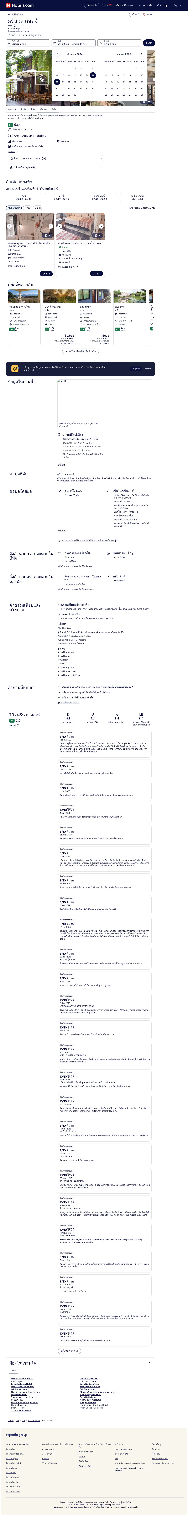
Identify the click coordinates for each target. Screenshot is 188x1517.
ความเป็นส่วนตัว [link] (121, 1454)
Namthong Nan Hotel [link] (90, 1394)
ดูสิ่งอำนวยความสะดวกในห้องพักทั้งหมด (76, 589)
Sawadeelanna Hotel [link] (21, 1384)
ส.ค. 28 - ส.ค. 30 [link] (99, 199)
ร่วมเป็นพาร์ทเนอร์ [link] (86, 1452)
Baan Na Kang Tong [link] (89, 1384)
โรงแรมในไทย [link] (11, 1449)
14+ (148, 101)
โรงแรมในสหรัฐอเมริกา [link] (15, 1454)
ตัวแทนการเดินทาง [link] (86, 1466)
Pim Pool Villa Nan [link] (89, 1378)
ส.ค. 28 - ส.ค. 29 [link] (23, 199)
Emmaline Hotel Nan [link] (90, 1386)
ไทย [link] (17, 1421)
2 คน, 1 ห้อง (110, 44)
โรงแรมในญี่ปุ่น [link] (12, 1458)
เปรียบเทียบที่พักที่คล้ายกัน (82, 351)
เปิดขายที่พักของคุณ (125, 5)
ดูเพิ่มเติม (61, 465)
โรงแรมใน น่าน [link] (34, 1421)
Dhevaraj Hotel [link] (18, 1407)
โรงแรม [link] (11, 1421)
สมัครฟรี (148, 369)
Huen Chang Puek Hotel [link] (92, 1407)
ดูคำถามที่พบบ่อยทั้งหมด (68, 702)
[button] (69, 69)
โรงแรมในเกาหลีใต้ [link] (13, 1463)
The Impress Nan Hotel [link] (22, 1397)
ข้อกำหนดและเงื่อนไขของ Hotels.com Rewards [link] (130, 1469)
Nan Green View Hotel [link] (22, 1386)
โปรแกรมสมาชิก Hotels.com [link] (163, 1463)
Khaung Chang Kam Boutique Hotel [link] (97, 1392)
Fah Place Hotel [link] (87, 1389)
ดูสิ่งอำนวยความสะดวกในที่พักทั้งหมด (75, 566)
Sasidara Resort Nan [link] (21, 1410)
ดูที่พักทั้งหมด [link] (18, 14)
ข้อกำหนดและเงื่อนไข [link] (123, 1449)
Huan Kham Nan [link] (19, 1405)
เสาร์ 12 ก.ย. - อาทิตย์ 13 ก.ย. (72, 44)
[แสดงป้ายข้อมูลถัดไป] (153, 317)
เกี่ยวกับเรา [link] (156, 1449)
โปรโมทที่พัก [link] (83, 1461)
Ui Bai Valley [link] (17, 1400)
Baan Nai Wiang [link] (88, 1397)
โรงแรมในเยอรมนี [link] (13, 1487)
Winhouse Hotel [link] (19, 1389)
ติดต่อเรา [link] (45, 1458)
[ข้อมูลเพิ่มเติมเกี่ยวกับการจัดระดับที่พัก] (14, 25)
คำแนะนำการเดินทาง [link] (160, 1458)
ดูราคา (46, 273)
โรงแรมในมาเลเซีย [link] (13, 1491)
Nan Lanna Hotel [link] (88, 1381)
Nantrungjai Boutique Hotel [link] (94, 1405)
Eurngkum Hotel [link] (88, 1402)
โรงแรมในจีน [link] (11, 1473)
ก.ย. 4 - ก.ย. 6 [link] (137, 199)
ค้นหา (149, 42)
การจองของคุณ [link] (48, 1449)
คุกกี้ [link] (116, 1458)
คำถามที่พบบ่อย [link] (48, 1454)
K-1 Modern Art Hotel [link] (90, 1400)
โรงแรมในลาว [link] (11, 1468)
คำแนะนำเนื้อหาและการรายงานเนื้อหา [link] (130, 1463)
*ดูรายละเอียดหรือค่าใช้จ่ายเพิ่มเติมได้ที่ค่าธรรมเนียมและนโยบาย (86, 540)
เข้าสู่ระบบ (177, 5)
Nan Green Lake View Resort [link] (25, 1392)
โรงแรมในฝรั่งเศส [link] (12, 1477)
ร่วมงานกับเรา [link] (157, 1454)
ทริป (159, 5)
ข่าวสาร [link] (82, 1456)
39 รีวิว (12, 725)
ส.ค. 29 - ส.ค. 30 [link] (61, 199)
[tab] (13, 1370)
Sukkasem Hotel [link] (19, 1394)
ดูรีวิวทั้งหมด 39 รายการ (18, 129)
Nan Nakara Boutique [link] (22, 1378)
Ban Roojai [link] (16, 1381)
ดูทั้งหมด (11, 151)
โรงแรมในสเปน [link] (12, 1482)
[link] (147, 14)
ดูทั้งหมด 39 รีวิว (69, 1351)
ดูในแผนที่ (63, 426)
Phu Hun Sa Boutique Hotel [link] (24, 1402)
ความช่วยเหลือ (145, 5)
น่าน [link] (23, 1421)
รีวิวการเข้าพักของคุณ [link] (50, 1463)
